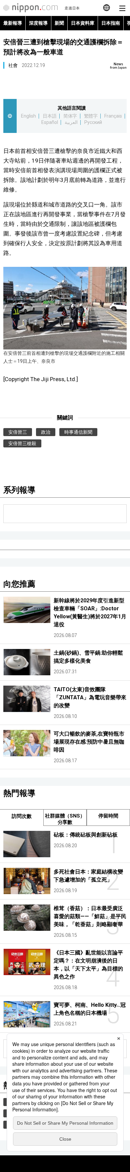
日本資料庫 (82, 23)
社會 (13, 65)
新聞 (59, 23)
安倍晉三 (17, 432)
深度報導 (38, 23)
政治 (45, 432)
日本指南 (110, 23)
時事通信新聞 (78, 432)
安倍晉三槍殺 (22, 443)
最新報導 (12, 23)
